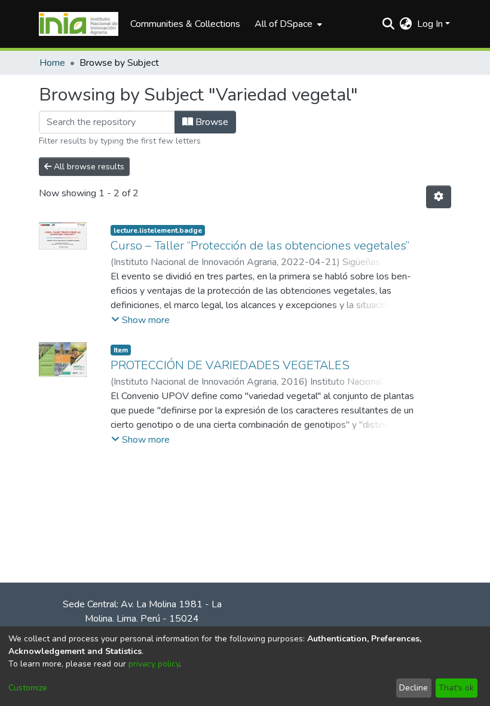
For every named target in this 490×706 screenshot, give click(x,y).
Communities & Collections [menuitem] (185, 24)
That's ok (456, 687)
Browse (210, 122)
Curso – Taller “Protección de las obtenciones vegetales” (260, 246)
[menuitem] (287, 24)
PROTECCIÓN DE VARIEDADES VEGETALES (230, 365)
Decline (413, 687)
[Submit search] (388, 24)
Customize (27, 687)
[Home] (78, 24)
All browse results (87, 166)
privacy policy (153, 664)
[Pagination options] (438, 196)
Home (52, 62)
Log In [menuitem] (430, 24)
